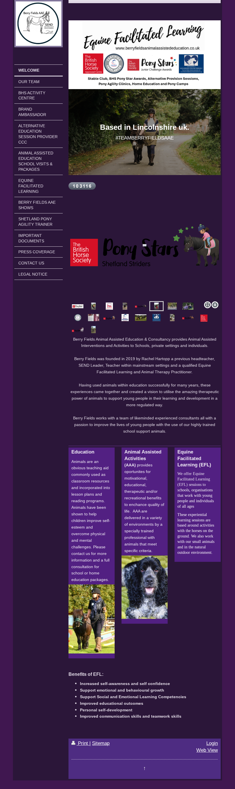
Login (212, 743)
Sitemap (100, 743)
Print (83, 743)
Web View (207, 750)
